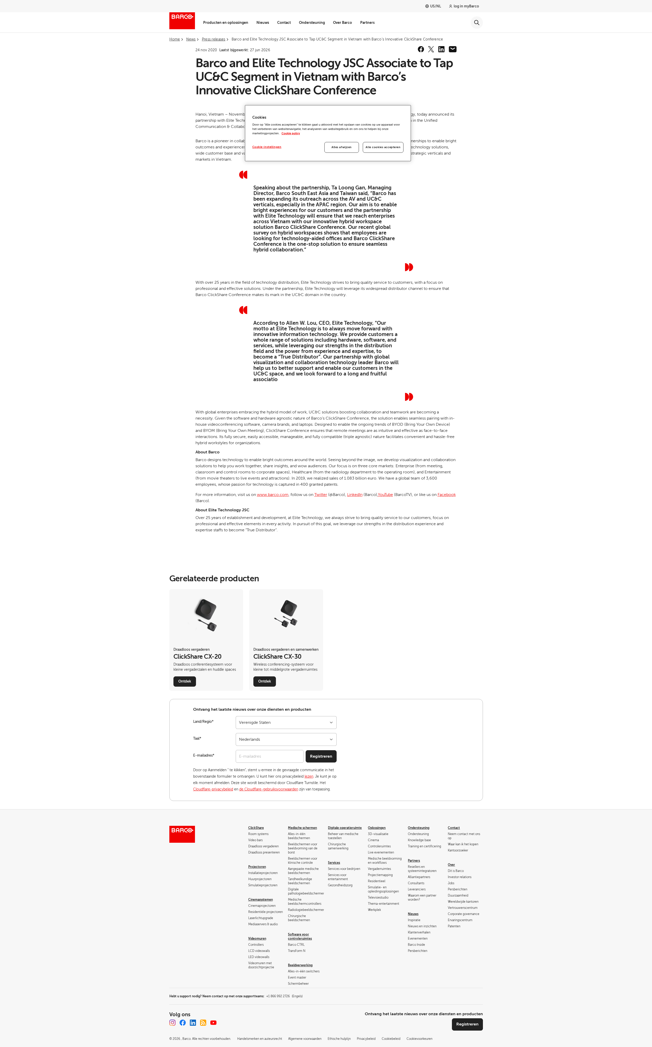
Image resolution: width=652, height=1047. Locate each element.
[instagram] (172, 1023)
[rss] (203, 1023)
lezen (309, 776)
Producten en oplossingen (225, 23)
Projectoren (257, 867)
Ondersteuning (312, 23)
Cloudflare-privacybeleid (213, 789)
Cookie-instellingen (267, 147)
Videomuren (257, 938)
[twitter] (431, 49)
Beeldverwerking (300, 965)
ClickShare (256, 828)
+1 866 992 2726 (284, 996)
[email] (453, 49)
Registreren (321, 756)
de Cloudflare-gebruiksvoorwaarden (268, 789)
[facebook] (421, 49)
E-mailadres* (203, 755)
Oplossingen (377, 828)
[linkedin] (441, 49)
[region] (328, 133)
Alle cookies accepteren (383, 147)
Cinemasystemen (260, 899)
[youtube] (213, 1023)
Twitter (320, 494)
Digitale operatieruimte (345, 828)
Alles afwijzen (342, 147)
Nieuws (262, 23)
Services (334, 863)
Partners (367, 23)
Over (451, 865)
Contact (284, 23)
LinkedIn (355, 494)
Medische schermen (302, 828)
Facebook (447, 494)
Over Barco (342, 23)
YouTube (385, 494)
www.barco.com (272, 494)
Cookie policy (291, 133)
